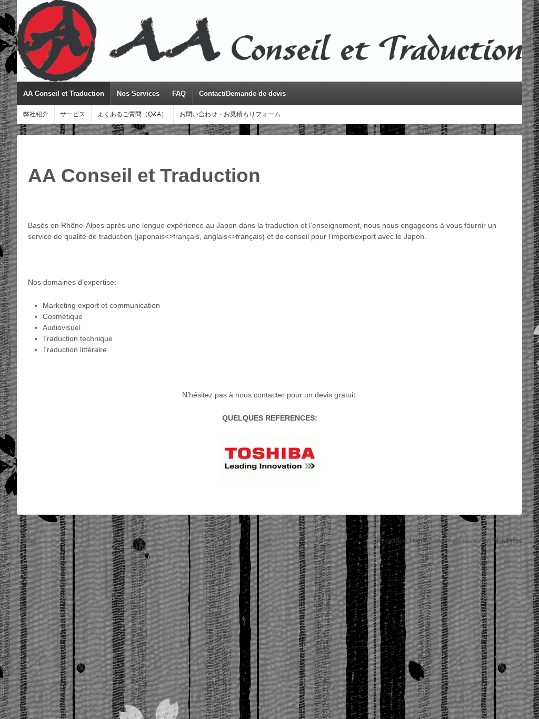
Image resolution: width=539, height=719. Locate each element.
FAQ (179, 93)
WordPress (507, 540)
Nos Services (138, 93)
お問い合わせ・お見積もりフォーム (230, 114)
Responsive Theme (402, 540)
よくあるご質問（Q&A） (132, 114)
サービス (72, 114)
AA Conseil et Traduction (63, 93)
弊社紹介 (35, 114)
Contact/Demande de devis (242, 93)
